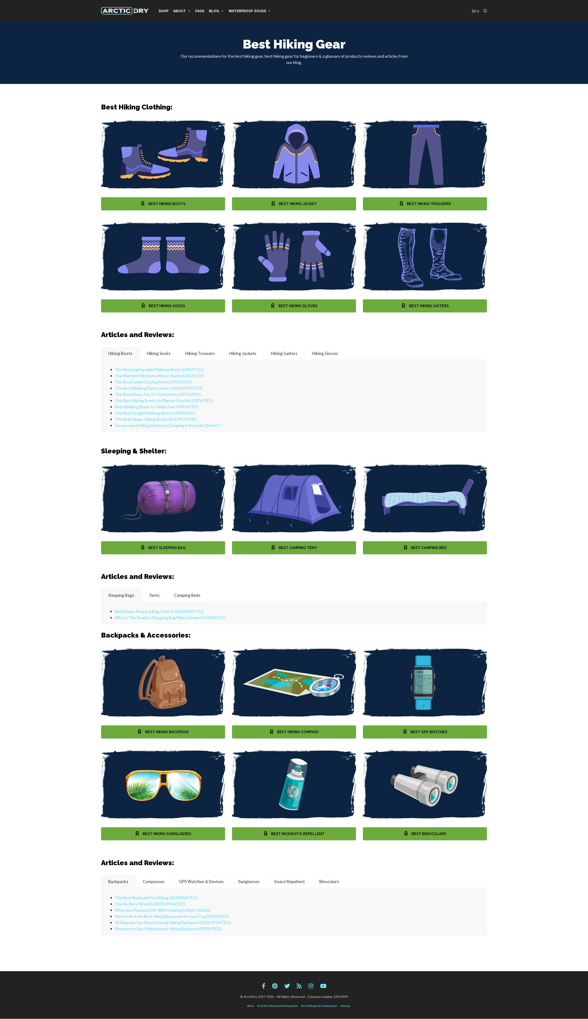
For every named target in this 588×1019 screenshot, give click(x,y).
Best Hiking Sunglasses (166, 834)
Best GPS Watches (428, 732)
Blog (214, 11)
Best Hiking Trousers (428, 204)
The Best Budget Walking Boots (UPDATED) (155, 412)
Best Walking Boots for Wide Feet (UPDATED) (156, 406)
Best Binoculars (428, 834)
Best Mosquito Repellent (297, 834)
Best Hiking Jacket (297, 204)
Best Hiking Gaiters (428, 306)
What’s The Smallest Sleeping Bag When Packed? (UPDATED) (170, 617)
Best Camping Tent (297, 548)
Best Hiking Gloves (297, 306)
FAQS (199, 11)
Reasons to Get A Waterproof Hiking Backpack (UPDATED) (168, 928)
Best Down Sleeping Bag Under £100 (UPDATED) (159, 611)
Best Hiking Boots (166, 204)
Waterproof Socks (247, 11)
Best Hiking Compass (297, 732)
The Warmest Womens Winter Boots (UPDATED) (159, 375)
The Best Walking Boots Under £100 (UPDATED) (159, 388)
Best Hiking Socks (166, 306)
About (179, 11)
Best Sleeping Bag (166, 548)
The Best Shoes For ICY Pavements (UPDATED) (158, 394)
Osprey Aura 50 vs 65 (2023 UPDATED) (150, 903)
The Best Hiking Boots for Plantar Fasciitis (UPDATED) (164, 400)
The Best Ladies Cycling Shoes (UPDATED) (153, 381)
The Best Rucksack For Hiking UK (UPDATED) (156, 897)
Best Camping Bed (428, 548)
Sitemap (345, 1005)
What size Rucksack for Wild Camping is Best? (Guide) (163, 910)
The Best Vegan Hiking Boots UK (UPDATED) (155, 419)
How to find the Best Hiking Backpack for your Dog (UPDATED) (172, 916)
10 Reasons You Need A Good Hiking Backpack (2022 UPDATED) (173, 922)
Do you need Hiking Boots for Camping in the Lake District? (167, 425)
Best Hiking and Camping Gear (319, 1005)
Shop (164, 11)
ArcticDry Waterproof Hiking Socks (277, 1005)
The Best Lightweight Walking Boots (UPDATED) (159, 369)
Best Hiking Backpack (166, 732)
